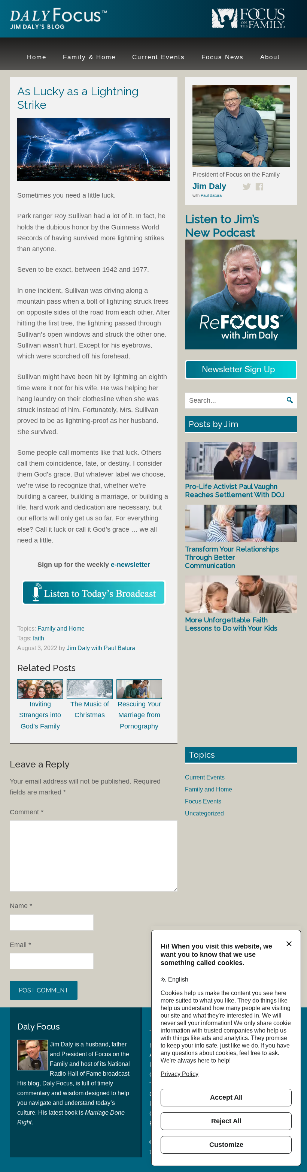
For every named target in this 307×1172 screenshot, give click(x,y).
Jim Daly (58, 20)
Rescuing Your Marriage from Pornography (139, 715)
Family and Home (61, 628)
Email (20, 945)
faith (38, 638)
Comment (26, 812)
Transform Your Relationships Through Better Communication (232, 557)
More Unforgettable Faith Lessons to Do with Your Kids (231, 624)
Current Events (205, 777)
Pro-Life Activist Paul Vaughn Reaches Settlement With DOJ (235, 491)
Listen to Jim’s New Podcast (222, 226)
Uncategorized (204, 813)
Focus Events (203, 801)
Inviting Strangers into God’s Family (40, 715)
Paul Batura (211, 195)
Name (21, 906)
